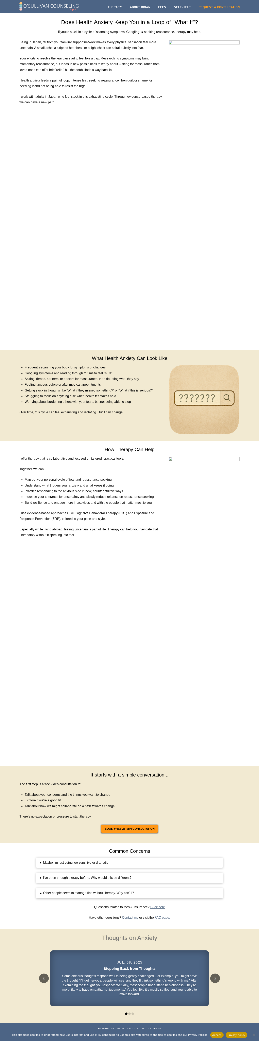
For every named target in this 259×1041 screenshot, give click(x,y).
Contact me (130, 917)
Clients (155, 1028)
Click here (157, 907)
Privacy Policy (127, 1028)
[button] (129, 863)
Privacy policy (236, 1035)
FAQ (144, 1028)
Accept (217, 1035)
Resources (106, 1028)
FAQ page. (162, 917)
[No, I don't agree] (254, 1035)
